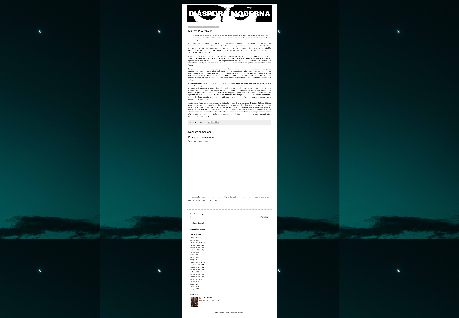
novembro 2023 (195, 274)
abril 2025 (194, 257)
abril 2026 (194, 238)
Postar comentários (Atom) (206, 200)
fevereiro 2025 (196, 262)
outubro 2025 (195, 250)
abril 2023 (194, 287)
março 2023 (194, 289)
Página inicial (230, 197)
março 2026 (194, 240)
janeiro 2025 (195, 265)
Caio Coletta (207, 298)
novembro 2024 (195, 269)
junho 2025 (194, 252)
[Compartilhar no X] (214, 122)
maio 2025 (194, 255)
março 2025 (194, 260)
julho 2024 (194, 272)
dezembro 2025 (195, 248)
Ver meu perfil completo (209, 301)
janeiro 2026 (195, 245)
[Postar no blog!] (211, 122)
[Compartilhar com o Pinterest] (218, 122)
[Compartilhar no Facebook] (216, 122)
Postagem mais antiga (262, 197)
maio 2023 (194, 284)
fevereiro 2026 (196, 243)
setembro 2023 (195, 277)
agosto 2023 (195, 279)
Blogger (241, 312)
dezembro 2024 (195, 267)
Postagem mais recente (197, 197)
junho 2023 (194, 282)
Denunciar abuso (197, 229)
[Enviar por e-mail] (209, 122)
